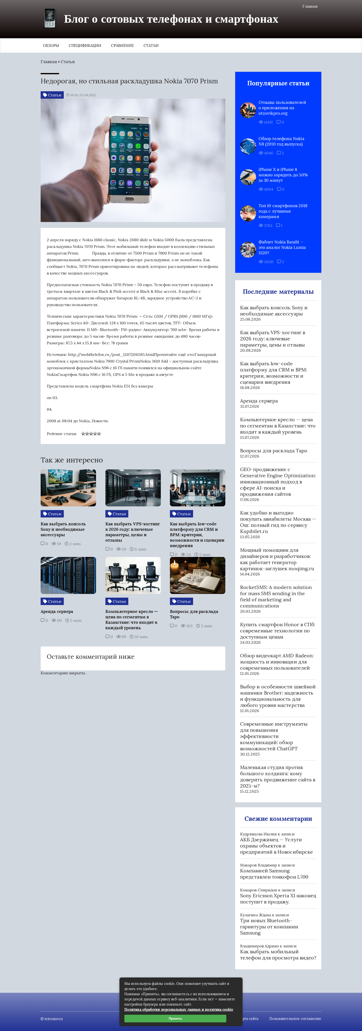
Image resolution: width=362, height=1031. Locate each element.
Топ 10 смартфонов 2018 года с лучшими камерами (283, 211)
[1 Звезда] (83, 434)
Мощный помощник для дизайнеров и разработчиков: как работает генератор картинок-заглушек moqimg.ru (277, 559)
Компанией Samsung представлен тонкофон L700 (274, 873)
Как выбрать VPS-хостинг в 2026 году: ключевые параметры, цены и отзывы (272, 338)
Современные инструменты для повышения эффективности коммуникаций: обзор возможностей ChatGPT (274, 736)
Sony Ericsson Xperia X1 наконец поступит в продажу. (278, 898)
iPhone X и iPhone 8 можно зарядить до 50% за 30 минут (283, 175)
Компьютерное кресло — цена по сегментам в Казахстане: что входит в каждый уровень (277, 425)
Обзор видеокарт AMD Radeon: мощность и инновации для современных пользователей (277, 661)
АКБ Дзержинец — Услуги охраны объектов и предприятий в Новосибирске (276, 845)
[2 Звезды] (87, 434)
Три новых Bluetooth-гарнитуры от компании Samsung (269, 926)
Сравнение (122, 45)
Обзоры (51, 45)
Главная (310, 6)
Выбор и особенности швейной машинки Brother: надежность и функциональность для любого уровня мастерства (278, 695)
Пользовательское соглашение (295, 1018)
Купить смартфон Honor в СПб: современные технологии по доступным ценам (277, 630)
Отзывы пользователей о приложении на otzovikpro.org (282, 108)
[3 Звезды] (91, 434)
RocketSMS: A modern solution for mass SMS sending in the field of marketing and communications (276, 596)
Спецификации (85, 45)
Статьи (151, 45)
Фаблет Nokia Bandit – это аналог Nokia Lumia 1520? (282, 247)
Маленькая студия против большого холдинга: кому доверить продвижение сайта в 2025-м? (277, 776)
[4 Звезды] (95, 434)
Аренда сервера (259, 401)
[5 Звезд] (99, 434)
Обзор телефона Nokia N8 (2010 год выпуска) (281, 141)
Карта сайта (248, 1018)
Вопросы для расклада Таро (273, 450)
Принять (175, 1018)
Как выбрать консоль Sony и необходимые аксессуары (274, 310)
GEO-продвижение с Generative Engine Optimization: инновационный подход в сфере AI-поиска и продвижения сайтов (278, 481)
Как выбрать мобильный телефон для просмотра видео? (278, 954)
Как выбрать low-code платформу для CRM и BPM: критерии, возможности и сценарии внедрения (273, 372)
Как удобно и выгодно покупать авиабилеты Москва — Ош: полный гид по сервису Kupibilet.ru (278, 522)
